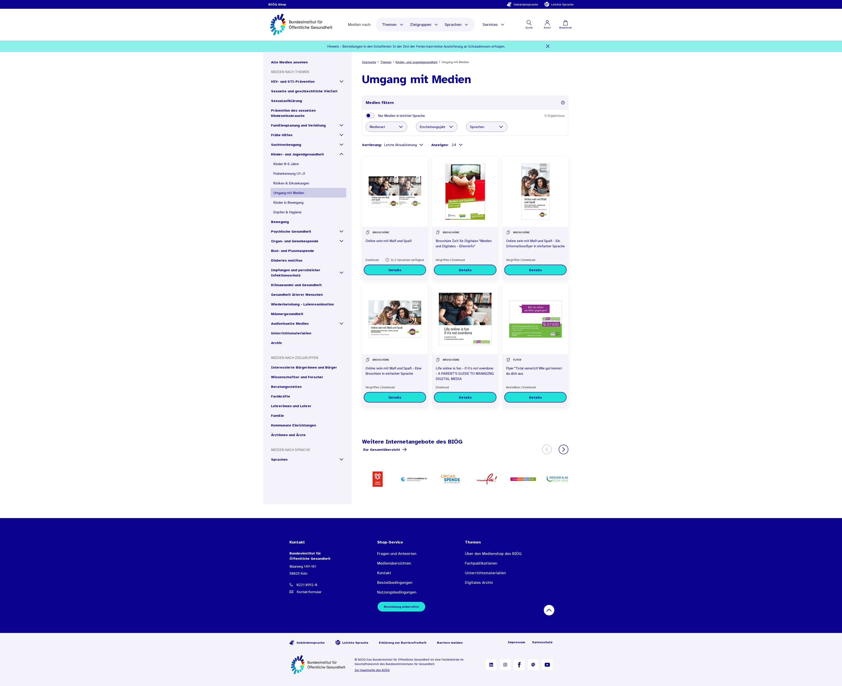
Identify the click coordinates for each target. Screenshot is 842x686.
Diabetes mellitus (286, 260)
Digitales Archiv (479, 582)
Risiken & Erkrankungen (291, 183)
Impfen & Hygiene (287, 212)
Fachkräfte (280, 396)
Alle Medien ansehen (289, 62)
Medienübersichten (394, 563)
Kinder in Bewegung (288, 202)
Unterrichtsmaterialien (291, 333)
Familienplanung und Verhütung (298, 125)
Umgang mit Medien (288, 192)
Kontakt (384, 573)
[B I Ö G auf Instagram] (505, 664)
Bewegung (280, 221)
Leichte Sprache (562, 4)
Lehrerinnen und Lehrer (291, 406)
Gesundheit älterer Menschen (297, 294)
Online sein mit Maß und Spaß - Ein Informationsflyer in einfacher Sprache (535, 243)
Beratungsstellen (286, 386)
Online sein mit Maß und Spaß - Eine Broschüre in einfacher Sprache (393, 370)
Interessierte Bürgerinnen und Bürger (304, 367)
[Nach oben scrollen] (549, 610)
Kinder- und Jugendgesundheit (297, 154)
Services (490, 25)
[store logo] (301, 24)
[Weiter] (563, 449)
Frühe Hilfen (281, 135)
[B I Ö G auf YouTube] (547, 664)
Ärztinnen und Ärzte (288, 435)
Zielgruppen (420, 25)
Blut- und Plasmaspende (292, 250)
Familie (277, 415)
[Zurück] (547, 449)
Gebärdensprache (526, 4)
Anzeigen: (440, 144)
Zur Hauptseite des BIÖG (372, 670)
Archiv (276, 342)
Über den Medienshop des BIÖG (493, 554)
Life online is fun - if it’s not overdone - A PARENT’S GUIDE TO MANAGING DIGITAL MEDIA (465, 373)
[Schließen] (548, 46)
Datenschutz (542, 642)
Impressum (516, 642)
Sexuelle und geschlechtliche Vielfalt (304, 91)
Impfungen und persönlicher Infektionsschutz (295, 272)
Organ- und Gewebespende (294, 241)
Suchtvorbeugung (286, 144)
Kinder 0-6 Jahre (286, 164)
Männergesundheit (287, 313)
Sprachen (453, 25)
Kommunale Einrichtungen (293, 425)
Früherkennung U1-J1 (289, 173)
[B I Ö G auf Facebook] (519, 664)
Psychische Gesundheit (291, 231)
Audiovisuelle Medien (290, 323)
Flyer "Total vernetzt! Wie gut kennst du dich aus (534, 370)
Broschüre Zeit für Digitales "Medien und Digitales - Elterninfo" (464, 243)
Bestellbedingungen (394, 582)
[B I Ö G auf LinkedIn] (491, 664)
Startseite (369, 62)
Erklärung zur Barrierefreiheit (402, 642)
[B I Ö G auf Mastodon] (533, 664)
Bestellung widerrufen (401, 606)
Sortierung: (372, 144)
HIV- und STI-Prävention (292, 81)
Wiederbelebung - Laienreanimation (302, 304)
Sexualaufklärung (286, 100)
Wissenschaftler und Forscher (297, 377)
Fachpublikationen (481, 563)
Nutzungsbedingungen (396, 592)
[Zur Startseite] (318, 664)
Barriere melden (450, 642)
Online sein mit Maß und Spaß (389, 240)
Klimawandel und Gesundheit (296, 285)
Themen (389, 25)
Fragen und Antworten (396, 554)
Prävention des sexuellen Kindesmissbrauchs (293, 113)
